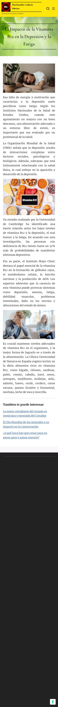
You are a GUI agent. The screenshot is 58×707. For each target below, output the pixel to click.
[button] (48, 8)
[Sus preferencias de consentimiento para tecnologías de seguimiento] (53, 702)
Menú (54, 8)
